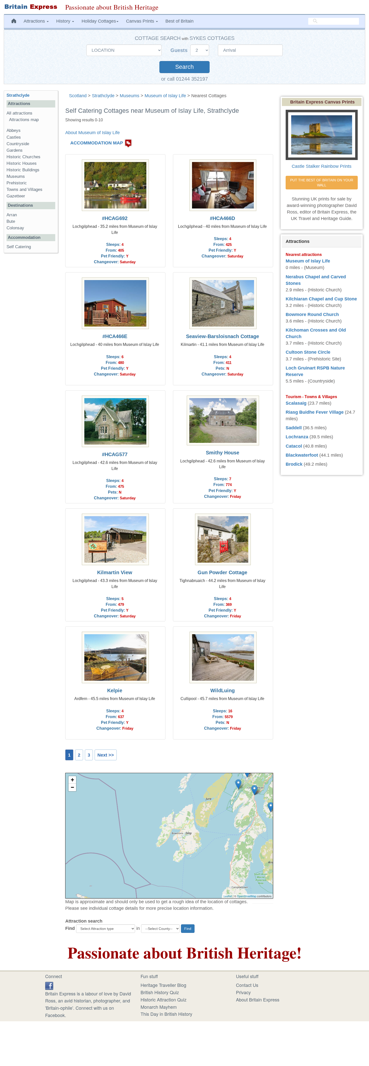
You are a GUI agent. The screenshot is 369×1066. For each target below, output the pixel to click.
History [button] (64, 21)
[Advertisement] (31, 334)
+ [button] (72, 780)
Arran (12, 214)
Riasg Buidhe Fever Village (315, 412)
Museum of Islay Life (165, 95)
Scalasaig (296, 403)
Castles (14, 137)
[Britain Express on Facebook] (49, 985)
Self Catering (19, 246)
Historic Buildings (23, 170)
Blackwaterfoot (302, 455)
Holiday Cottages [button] (99, 21)
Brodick (294, 464)
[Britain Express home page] (31, 7)
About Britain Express (257, 999)
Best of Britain (179, 21)
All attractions (19, 113)
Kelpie (114, 690)
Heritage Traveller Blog (163, 985)
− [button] (72, 787)
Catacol (294, 446)
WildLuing (222, 690)
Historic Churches (23, 156)
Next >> (105, 755)
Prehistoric (17, 183)
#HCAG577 (115, 454)
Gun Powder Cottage (222, 572)
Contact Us (247, 985)
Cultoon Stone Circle (308, 352)
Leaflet (228, 896)
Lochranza (297, 436)
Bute (11, 221)
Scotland (78, 95)
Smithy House (222, 452)
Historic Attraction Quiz (164, 999)
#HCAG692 (115, 218)
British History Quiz (160, 992)
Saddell (294, 427)
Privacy (243, 992)
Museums (129, 95)
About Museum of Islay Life (92, 132)
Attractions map (24, 119)
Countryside (18, 143)
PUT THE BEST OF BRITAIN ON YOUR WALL (322, 182)
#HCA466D (222, 218)
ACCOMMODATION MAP (96, 142)
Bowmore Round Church (312, 314)
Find (70, 928)
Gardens (15, 150)
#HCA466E (114, 336)
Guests (179, 50)
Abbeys (14, 130)
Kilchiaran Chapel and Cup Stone (321, 298)
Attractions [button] (35, 21)
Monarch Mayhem (159, 1006)
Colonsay (15, 228)
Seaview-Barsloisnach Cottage (222, 336)
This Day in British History (166, 1013)
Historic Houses (22, 163)
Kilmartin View (114, 572)
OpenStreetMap (246, 896)
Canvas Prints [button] (140, 21)
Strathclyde (103, 95)
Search (184, 67)
